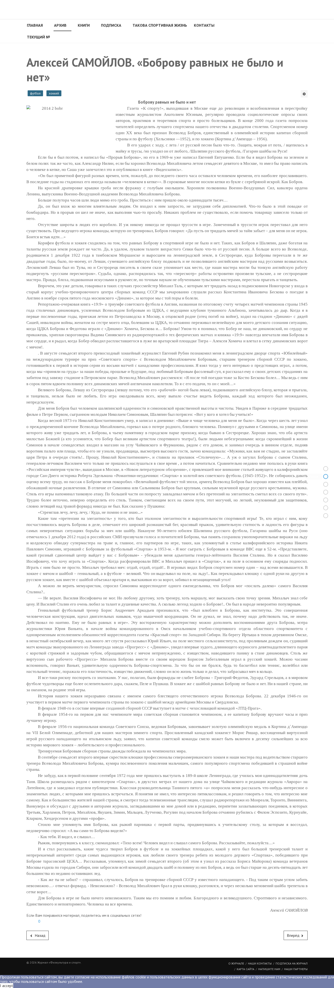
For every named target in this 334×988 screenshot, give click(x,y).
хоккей (54, 93)
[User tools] (304, 93)
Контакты (204, 25)
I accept (6, 985)
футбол (35, 93)
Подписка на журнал (292, 963)
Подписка (111, 25)
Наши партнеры (296, 969)
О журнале (236, 963)
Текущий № (38, 37)
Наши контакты (260, 963)
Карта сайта (245, 969)
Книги (84, 25)
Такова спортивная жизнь (160, 25)
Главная (35, 25)
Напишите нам (269, 969)
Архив (60, 25)
